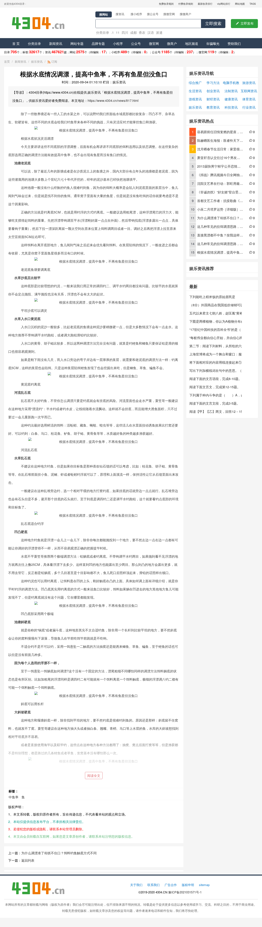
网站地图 (240, 3)
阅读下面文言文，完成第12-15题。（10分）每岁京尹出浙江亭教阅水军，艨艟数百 (215, 387)
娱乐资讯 (37, 61)
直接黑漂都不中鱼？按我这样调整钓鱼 (225, 235)
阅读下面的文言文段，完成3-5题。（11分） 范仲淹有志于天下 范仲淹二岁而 (215, 403)
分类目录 (102, 32)
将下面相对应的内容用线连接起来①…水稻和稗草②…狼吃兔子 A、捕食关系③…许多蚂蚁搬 (215, 362)
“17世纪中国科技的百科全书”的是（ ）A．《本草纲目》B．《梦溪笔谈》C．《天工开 (215, 329)
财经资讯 (213, 99)
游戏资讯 (195, 99)
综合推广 (195, 82)
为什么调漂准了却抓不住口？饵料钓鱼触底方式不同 (59, 853)
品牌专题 (98, 43)
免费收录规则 (166, 3)
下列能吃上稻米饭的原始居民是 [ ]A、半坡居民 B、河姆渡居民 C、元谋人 (215, 296)
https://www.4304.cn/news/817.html (113, 100)
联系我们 (153, 885)
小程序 (118, 43)
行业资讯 (248, 107)
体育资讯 (248, 99)
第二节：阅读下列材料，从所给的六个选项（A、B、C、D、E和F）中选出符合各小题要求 (215, 346)
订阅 (54, 61)
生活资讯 (195, 91)
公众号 (136, 43)
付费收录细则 (185, 3)
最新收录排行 (205, 3)
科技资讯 (231, 107)
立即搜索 (213, 23)
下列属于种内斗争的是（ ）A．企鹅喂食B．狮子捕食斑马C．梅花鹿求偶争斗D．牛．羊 (215, 395)
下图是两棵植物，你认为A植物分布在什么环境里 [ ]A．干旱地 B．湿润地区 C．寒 (215, 321)
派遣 (159, 32)
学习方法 (213, 82)
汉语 (150, 32)
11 (118, 32)
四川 (125, 32)
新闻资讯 (55, 43)
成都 (133, 32)
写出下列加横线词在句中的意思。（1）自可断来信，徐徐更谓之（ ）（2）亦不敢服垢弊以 (215, 370)
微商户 (172, 43)
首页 (7, 61)
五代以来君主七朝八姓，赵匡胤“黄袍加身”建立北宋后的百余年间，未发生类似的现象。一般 (215, 313)
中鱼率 (13, 797)
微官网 (154, 43)
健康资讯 (231, 99)
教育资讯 (213, 107)
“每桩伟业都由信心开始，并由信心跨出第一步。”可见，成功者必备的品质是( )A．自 (215, 337)
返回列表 (27, 860)
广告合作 (171, 885)
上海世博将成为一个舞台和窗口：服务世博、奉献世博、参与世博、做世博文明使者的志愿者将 (215, 354)
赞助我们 (234, 43)
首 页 (16, 43)
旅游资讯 (248, 82)
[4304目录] (40, 23)
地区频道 (191, 43)
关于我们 (136, 885)
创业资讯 (213, 91)
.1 (112, 32)
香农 (142, 32)
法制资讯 (231, 91)
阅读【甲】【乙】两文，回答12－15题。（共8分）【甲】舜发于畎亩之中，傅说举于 (215, 411)
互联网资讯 (249, 91)
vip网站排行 (223, 3)
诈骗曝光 (212, 43)
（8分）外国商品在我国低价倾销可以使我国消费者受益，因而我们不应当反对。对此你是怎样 (215, 305)
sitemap (204, 885)
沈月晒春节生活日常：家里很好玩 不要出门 (228, 149)
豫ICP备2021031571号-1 (185, 892)
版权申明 (188, 885)
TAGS (253, 3)
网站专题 (77, 43)
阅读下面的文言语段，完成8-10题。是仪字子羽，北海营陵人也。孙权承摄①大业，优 (215, 378)
